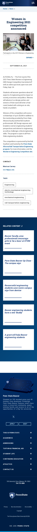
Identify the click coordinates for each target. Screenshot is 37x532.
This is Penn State (11, 433)
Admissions (8, 443)
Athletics (7, 464)
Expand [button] (29, 58)
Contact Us (8, 469)
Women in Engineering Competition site (17, 152)
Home (5, 9)
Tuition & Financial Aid (13, 448)
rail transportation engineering (17, 203)
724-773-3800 (20, 483)
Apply (12, 424)
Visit (25, 424)
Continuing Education (13, 459)
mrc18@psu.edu (8, 170)
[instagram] (28, 416)
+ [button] (31, 432)
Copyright (19, 511)
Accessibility (28, 507)
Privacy (6, 507)
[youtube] (23, 416)
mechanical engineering (14, 197)
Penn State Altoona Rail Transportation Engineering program (18, 146)
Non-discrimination (16, 507)
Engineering (9, 185)
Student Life (9, 454)
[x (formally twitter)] (14, 416)
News (11, 9)
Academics (8, 438)
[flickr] (18, 416)
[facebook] (9, 416)
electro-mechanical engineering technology (17, 191)
